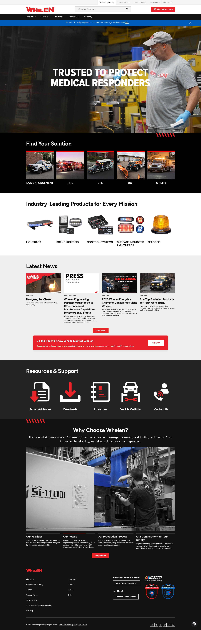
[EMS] (100, 166)
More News (100, 330)
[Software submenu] (50, 17)
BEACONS (153, 242)
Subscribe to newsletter (126, 583)
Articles (29, 296)
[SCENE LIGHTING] (70, 225)
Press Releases (70, 296)
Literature (100, 409)
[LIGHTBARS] (40, 225)
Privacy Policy (72, 625)
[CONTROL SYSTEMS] (100, 225)
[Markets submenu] (63, 17)
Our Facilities (34, 536)
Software (44, 17)
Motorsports (168, 2)
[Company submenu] (93, 17)
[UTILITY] (161, 166)
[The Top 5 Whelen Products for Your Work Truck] (157, 283)
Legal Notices (82, 625)
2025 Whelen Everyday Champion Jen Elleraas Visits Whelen (119, 303)
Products (30, 17)
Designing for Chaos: (39, 299)
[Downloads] (70, 392)
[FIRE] (70, 166)
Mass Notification (124, 2)
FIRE (70, 183)
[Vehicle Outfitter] (131, 392)
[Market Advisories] (40, 392)
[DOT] (131, 166)
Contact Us (161, 409)
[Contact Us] (161, 392)
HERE (127, 23)
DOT (131, 183)
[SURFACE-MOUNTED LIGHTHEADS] (131, 225)
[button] (194, 624)
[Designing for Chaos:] (43, 283)
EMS (100, 183)
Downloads (70, 409)
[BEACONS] (161, 225)
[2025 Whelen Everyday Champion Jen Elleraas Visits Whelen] (119, 283)
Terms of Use (63, 625)
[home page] (34, 570)
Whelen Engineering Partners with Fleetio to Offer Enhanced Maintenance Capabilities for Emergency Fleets (79, 306)
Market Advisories (40, 409)
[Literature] (100, 392)
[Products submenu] (35, 17)
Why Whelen (100, 556)
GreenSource (155, 2)
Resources (73, 17)
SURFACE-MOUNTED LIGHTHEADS (130, 243)
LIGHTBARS (33, 242)
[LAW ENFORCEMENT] (40, 166)
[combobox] (101, 9)
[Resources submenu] (79, 17)
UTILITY (161, 183)
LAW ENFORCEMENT (39, 183)
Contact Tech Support (126, 597)
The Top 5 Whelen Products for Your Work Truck (157, 301)
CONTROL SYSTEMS (100, 242)
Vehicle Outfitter (130, 409)
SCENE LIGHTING (67, 242)
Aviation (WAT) (140, 2)
